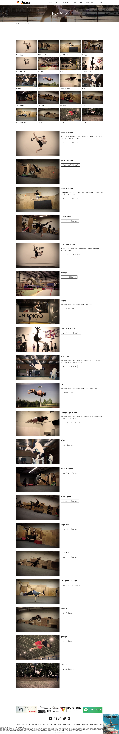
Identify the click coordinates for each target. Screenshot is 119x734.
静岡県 (92, 729)
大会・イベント (66, 2)
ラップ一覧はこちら (68, 613)
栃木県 (36, 729)
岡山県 (20, 730)
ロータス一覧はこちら (69, 277)
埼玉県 (44, 729)
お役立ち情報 (89, 2)
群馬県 (40, 729)
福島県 (27, 729)
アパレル (99, 2)
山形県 (23, 729)
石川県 (71, 729)
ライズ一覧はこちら (68, 669)
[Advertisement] (59, 31)
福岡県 (49, 730)
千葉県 (48, 729)
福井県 (75, 729)
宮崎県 (71, 730)
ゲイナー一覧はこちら (69, 366)
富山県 (66, 729)
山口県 (28, 730)
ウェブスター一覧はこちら (70, 473)
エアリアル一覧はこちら (70, 557)
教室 (81, 2)
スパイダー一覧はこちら (70, 221)
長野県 (83, 729)
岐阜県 (87, 729)
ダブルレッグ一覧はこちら (70, 165)
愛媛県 (41, 730)
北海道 (2, 729)
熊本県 (62, 730)
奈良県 (2, 730)
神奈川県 (57, 729)
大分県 (66, 730)
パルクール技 (26, 724)
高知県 (45, 730)
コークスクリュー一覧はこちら (72, 422)
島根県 (16, 730)
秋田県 (19, 729)
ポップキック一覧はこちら (70, 198)
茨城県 (31, 729)
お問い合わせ (94, 724)
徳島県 (33, 730)
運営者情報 (85, 724)
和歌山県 (6, 730)
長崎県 (58, 730)
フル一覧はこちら (68, 392)
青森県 (6, 729)
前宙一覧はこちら (68, 445)
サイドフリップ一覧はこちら (71, 333)
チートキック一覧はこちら (70, 142)
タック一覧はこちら (68, 641)
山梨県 (79, 729)
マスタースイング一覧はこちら (72, 585)
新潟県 (62, 729)
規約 (101, 724)
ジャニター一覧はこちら (70, 501)
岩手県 (10, 729)
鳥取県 (12, 730)
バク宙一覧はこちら (68, 308)
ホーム (51, 2)
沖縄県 (80, 730)
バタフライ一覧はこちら (70, 529)
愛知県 (96, 729)
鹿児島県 (75, 730)
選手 (75, 2)
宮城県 (15, 729)
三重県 (100, 729)
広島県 (24, 730)
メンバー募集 (76, 724)
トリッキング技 (36, 724)
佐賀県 (54, 730)
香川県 (37, 730)
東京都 (52, 729)
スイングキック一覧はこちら (71, 254)
